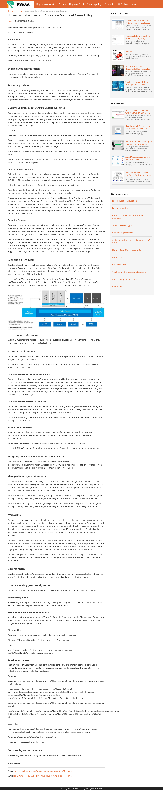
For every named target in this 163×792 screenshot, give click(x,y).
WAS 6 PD (129, 51)
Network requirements (122, 233)
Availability (117, 257)
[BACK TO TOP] (160, 789)
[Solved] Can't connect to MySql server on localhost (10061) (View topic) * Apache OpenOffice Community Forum (138, 21)
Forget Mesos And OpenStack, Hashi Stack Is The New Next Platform (137, 67)
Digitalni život (76, 4)
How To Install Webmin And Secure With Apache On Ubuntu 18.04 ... (137, 127)
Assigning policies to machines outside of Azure (131, 241)
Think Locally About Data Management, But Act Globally (136, 83)
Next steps (117, 286)
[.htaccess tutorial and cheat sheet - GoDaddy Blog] (118, 40)
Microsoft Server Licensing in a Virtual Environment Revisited (138, 142)
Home (10, 11)
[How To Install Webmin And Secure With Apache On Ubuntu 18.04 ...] (118, 130)
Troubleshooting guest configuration (129, 272)
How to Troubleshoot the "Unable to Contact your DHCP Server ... (42, 771)
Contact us (110, 4)
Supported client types (122, 225)
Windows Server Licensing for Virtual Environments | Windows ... (137, 173)
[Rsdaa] (20, 4)
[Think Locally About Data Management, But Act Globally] (118, 86)
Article (19, 11)
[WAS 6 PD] (118, 55)
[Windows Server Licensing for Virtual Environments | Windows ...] (118, 176)
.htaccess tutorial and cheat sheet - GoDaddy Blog (137, 37)
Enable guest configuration (124, 201)
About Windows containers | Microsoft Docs (138, 158)
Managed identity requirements (126, 250)
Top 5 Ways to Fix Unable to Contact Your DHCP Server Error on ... (42, 775)
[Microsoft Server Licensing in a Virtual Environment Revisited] (118, 145)
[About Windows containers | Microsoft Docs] (118, 161)
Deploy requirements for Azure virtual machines (129, 216)
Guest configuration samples (125, 279)
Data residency (119, 264)
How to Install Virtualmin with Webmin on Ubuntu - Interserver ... (137, 111)
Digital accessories (46, 4)
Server (62, 4)
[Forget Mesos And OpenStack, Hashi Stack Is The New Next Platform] (118, 70)
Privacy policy (94, 4)
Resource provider (120, 208)
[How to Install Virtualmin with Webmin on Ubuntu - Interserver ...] (118, 114)
